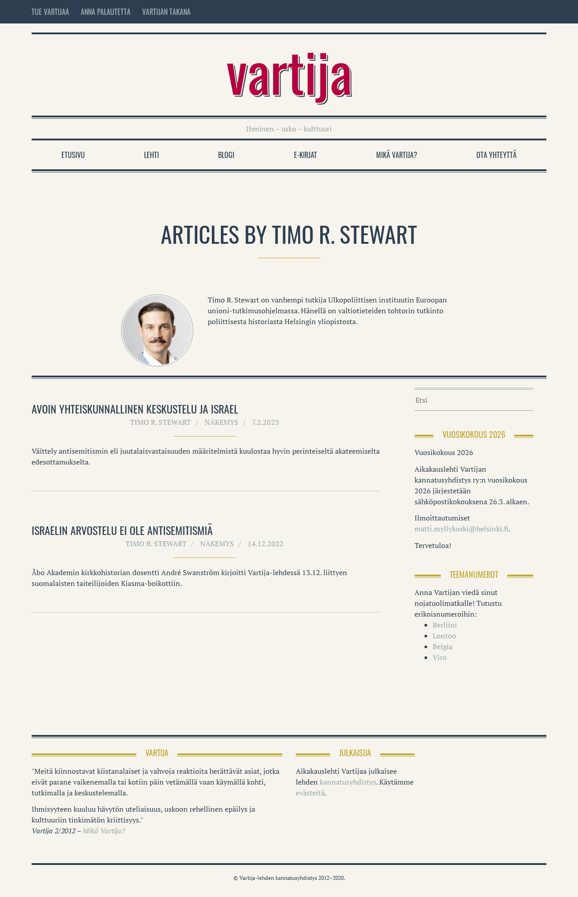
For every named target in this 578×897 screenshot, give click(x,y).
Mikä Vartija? (396, 154)
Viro (440, 657)
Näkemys (221, 422)
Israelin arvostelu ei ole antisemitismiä (122, 530)
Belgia (442, 646)
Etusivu (73, 154)
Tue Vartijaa (50, 11)
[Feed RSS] (486, 11)
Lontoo (444, 636)
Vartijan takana (166, 11)
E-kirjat (305, 154)
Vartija (289, 70)
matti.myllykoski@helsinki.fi (461, 529)
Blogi (226, 154)
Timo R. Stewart (160, 422)
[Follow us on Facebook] (505, 11)
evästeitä (310, 793)
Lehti (151, 154)
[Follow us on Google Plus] (540, 11)
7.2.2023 (265, 422)
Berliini (445, 625)
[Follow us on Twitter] (524, 11)
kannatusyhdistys (348, 782)
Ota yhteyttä (496, 154)
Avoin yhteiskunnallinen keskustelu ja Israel (135, 408)
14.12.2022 (265, 543)
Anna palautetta (106, 11)
